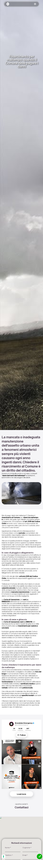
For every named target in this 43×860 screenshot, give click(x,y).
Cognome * (26, 847)
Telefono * (9, 855)
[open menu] (36, 4)
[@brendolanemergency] (11, 724)
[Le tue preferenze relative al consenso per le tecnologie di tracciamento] (3, 856)
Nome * (8, 847)
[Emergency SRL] (7, 4)
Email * (25, 855)
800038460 (39, 856)
